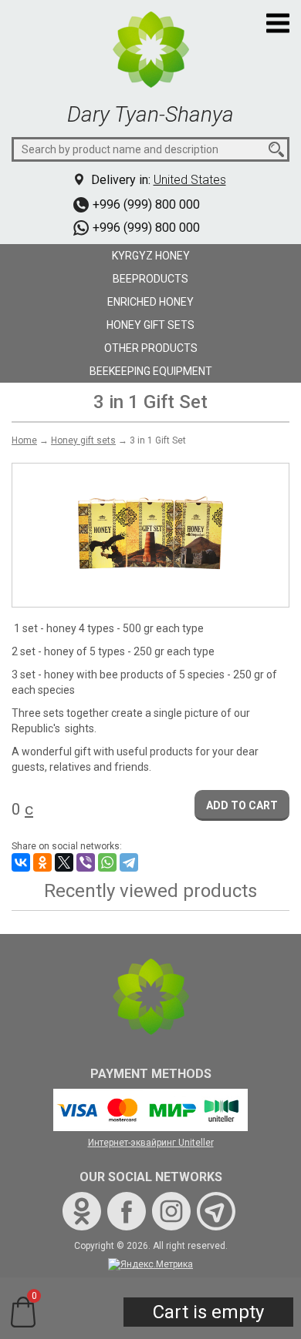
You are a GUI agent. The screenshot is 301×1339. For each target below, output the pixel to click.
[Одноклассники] (42, 862)
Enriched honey (150, 302)
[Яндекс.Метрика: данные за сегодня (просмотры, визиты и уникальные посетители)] (150, 1264)
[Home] (151, 48)
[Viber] (85, 862)
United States (190, 179)
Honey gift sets (150, 325)
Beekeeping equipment (151, 371)
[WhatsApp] (107, 862)
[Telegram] (129, 862)
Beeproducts (150, 279)
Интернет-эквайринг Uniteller (151, 1142)
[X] (64, 862)
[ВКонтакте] (21, 862)
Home (24, 440)
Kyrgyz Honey (151, 255)
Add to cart (242, 805)
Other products (151, 348)
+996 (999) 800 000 (146, 204)
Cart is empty (208, 1312)
